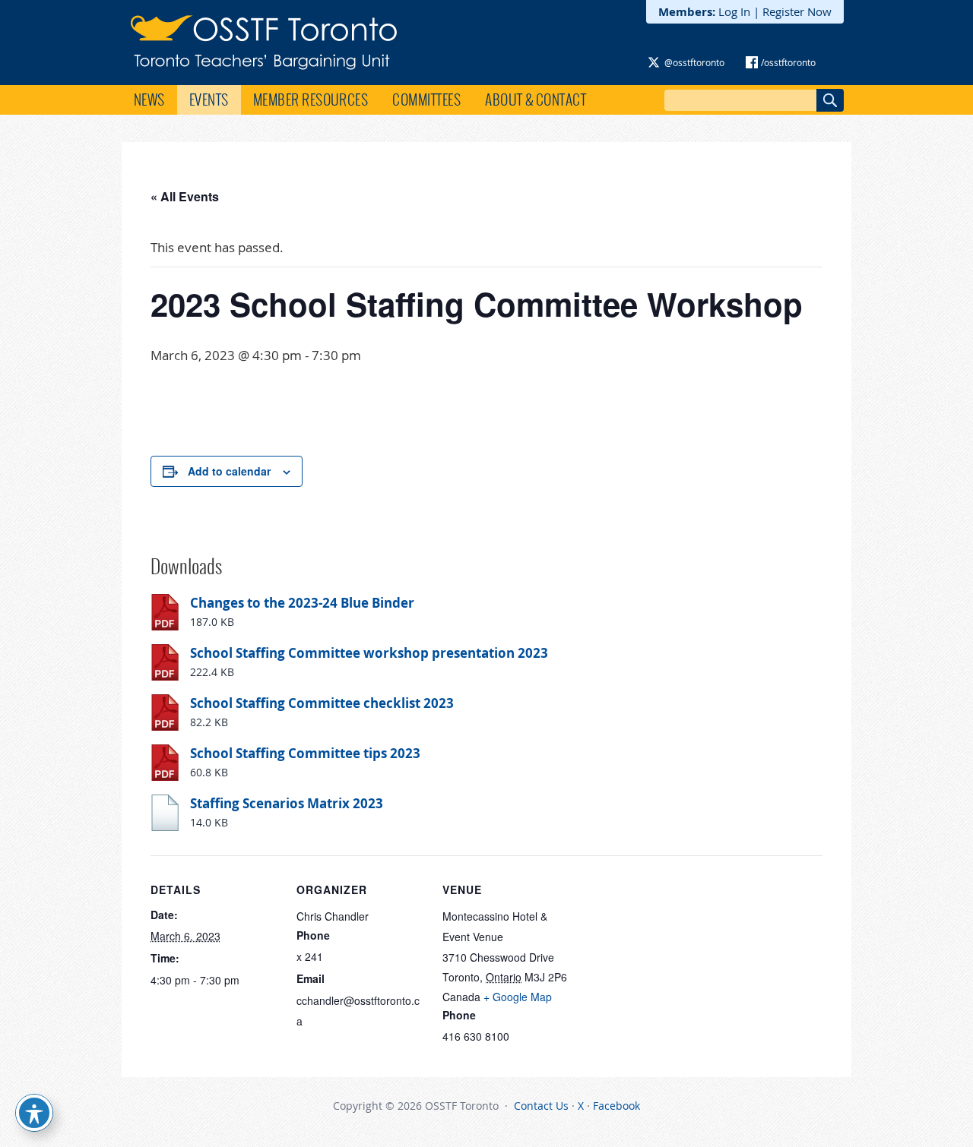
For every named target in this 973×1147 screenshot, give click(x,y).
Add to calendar (229, 471)
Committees (426, 99)
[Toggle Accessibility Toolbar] (34, 1113)
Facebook (616, 1105)
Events (209, 99)
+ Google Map (517, 996)
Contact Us (541, 1105)
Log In (734, 11)
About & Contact (535, 99)
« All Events (185, 196)
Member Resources (311, 99)
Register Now (797, 11)
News (149, 99)
